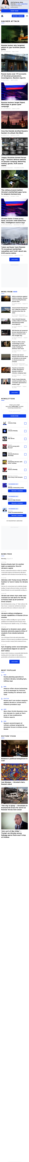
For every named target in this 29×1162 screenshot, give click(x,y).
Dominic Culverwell (8, 167)
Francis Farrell (17, 303)
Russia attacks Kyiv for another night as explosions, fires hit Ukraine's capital (12, 566)
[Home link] (2, 16)
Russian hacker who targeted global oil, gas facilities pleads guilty (13, 47)
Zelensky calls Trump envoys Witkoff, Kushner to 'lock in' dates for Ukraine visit (14, 582)
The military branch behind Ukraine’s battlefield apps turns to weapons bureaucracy (14, 192)
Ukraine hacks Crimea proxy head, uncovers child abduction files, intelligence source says (13, 220)
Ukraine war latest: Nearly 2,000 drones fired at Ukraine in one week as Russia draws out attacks (20, 358)
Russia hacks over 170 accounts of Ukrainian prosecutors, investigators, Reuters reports (13, 76)
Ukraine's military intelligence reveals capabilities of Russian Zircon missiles (14, 615)
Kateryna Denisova (8, 255)
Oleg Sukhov (6, 80)
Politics (6, 698)
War (5, 674)
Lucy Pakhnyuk (6, 51)
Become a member (17, 490)
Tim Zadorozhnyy (7, 224)
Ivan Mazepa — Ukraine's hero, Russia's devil (13, 783)
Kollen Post (6, 135)
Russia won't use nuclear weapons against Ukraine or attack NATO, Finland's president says (16, 702)
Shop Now (14, 11)
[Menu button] (27, 16)
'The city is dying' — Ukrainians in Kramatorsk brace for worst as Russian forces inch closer (14, 807)
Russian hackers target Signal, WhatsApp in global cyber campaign (13, 104)
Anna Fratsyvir (17, 350)
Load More (14, 259)
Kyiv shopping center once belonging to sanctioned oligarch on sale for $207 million (14, 648)
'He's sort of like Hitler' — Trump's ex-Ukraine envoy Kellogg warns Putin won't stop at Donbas (13, 834)
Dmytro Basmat (18, 326)
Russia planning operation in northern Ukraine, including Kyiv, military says (15, 679)
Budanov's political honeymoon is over (14, 759)
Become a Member (18, 15)
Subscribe (14, 416)
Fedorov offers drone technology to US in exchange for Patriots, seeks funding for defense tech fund (19, 345)
